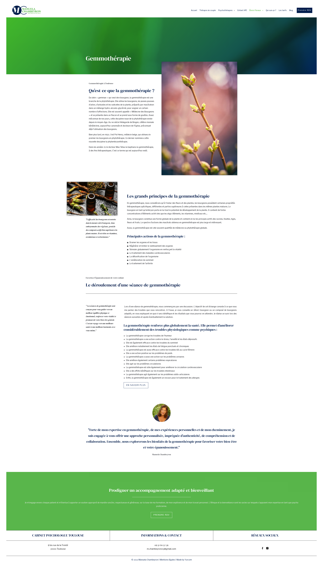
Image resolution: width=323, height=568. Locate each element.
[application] (234, 10)
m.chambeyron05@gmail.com (161, 549)
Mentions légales (167, 560)
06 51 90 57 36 (161, 545)
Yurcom (188, 560)
